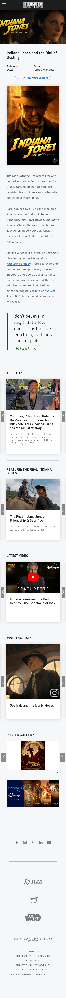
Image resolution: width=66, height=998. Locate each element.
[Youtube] (49, 842)
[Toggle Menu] (5, 5)
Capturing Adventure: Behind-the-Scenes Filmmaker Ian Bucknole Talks (32, 421)
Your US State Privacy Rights (32, 970)
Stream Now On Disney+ (33, 78)
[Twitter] (33, 843)
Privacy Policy (33, 960)
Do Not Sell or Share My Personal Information (44, 974)
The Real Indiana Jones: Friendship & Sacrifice (27, 518)
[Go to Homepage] (33, 4)
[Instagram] (25, 842)
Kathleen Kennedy (18, 263)
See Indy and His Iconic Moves (32, 705)
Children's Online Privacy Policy (33, 965)
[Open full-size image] (33, 125)
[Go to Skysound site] (33, 900)
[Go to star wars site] (33, 917)
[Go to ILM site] (33, 881)
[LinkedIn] (40, 842)
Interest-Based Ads (21, 974)
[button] (63, 416)
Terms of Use (33, 951)
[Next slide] (62, 757)
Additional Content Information (33, 956)
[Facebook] (17, 842)
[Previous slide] (3, 757)
